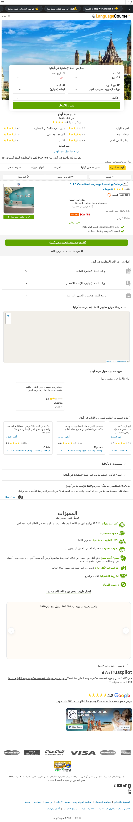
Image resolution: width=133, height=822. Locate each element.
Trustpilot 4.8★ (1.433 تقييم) (100, 8)
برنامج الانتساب (70, 808)
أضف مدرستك (53, 808)
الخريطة (57, 167)
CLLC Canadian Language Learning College (28, 450)
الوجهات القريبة (117, 167)
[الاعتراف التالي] (126, 630)
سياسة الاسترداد (103, 802)
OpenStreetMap (120, 361)
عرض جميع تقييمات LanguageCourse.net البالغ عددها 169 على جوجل (93, 701)
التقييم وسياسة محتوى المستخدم (114, 808)
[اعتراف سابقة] (11, 630)
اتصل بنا (37, 802)
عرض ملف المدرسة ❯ (19, 216)
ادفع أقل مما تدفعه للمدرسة (60, 8)
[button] (2, 2)
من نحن (48, 802)
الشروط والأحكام (122, 802)
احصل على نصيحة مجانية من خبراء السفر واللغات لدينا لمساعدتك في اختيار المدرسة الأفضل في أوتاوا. (74, 490)
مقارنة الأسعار (66, 105)
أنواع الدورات (37, 167)
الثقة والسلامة (88, 808)
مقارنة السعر (14, 167)
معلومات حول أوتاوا (90, 167)
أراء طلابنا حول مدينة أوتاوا (66, 151)
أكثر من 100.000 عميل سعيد (21, 8)
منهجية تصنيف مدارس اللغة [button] (65, 251)
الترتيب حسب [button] (64, 176)
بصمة (27, 802)
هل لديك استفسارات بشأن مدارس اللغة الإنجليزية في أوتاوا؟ (97, 485)
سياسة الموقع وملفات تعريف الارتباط (73, 802)
